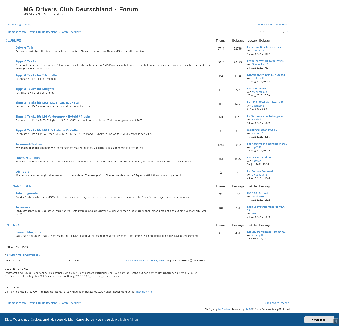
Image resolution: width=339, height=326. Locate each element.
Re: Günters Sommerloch (262, 171)
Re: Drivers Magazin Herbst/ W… (266, 231)
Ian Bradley (224, 309)
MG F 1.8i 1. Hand (257, 193)
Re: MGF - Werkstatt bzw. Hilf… (266, 102)
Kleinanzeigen (18, 186)
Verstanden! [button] (319, 319)
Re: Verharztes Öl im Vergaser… (266, 61)
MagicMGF (258, 196)
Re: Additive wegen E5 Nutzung (266, 74)
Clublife (13, 40)
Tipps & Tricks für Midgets (35, 89)
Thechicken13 (144, 291)
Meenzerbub (259, 92)
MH (254, 213)
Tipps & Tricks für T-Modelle (36, 75)
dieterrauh (258, 174)
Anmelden (14, 255)
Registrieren (31, 255)
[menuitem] (28, 24)
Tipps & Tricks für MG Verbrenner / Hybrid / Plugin (53, 116)
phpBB (248, 309)
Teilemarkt (24, 207)
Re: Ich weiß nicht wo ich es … (265, 47)
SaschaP (257, 105)
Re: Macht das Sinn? (259, 157)
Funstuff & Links (28, 158)
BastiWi (256, 119)
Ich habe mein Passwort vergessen (145, 260)
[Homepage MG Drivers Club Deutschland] (13, 12)
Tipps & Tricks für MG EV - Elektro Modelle (47, 130)
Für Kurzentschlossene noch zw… (267, 143)
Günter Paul (259, 50)
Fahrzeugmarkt (27, 193)
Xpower (256, 133)
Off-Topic (22, 172)
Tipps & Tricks (26, 61)
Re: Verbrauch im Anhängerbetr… (267, 116)
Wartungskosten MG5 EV (262, 130)
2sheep (256, 235)
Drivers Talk (24, 47)
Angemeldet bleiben (178, 260)
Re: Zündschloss (256, 88)
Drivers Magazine (28, 232)
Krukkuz (256, 78)
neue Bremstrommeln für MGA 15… (266, 208)
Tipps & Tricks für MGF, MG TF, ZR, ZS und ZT (48, 103)
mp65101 (257, 147)
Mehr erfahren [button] (129, 319)
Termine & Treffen (29, 144)
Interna (13, 225)
